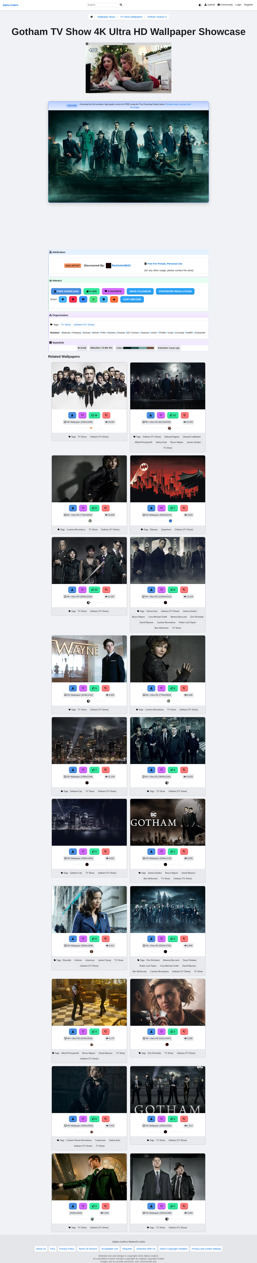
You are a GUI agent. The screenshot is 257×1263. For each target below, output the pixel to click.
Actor (154, 332)
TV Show (66, 324)
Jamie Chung (104, 960)
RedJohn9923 (121, 265)
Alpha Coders (10, 5)
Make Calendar (140, 291)
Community (226, 4)
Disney (86, 332)
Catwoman (100, 1140)
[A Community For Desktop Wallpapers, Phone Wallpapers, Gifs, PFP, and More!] (91, 17)
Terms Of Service (88, 1248)
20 (95, 415)
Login (238, 4)
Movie (95, 332)
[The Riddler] (89, 1199)
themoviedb (98, 602)
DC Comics (133, 332)
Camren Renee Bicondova (79, 1140)
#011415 (127, 348)
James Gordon (194, 442)
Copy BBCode (132, 299)
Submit (211, 4)
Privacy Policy (66, 1248)
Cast (170, 332)
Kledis (177, 520)
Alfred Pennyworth (143, 442)
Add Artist (72, 265)
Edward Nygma (172, 437)
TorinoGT (98, 520)
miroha (98, 951)
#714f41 (150, 348)
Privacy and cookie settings (206, 1248)
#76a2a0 (143, 348)
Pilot (103, 332)
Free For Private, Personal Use (164, 263)
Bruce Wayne (177, 442)
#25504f (135, 348)
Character (199, 332)
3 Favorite (114, 291)
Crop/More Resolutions (175, 291)
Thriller (162, 332)
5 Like (93, 291)
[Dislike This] (184, 851)
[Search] (121, 4)
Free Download (67, 291)
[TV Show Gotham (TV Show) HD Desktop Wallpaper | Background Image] (167, 1112)
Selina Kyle (161, 442)
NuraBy (98, 428)
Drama (121, 332)
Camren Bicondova (76, 529)
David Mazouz (146, 622)
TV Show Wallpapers (131, 17)
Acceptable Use (109, 1248)
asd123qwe (176, 1044)
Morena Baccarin (179, 617)
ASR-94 (177, 428)
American (90, 960)
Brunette (67, 960)
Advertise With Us (145, 1248)
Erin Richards (196, 617)
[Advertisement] (128, 225)
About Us (41, 1248)
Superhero (166, 529)
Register (248, 4)
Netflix (189, 332)
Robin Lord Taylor (187, 622)
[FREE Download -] (151, 851)
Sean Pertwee (189, 960)
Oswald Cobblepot (192, 437)
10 (95, 589)
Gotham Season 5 (157, 17)
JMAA (98, 1219)
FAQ (52, 1248)
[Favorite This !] (162, 851)
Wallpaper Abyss (106, 17)
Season (145, 332)
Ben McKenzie (162, 628)
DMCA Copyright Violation (174, 1248)
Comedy (179, 332)
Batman (66, 332)
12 (174, 415)
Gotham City (76, 791)
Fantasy (76, 332)
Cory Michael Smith (157, 617)
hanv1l (98, 1044)
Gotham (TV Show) (84, 324)
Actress (111, 332)
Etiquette (127, 1248)
